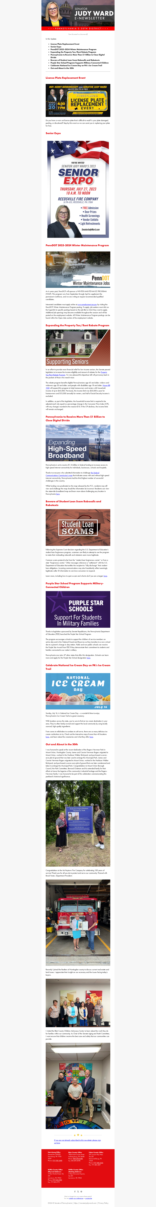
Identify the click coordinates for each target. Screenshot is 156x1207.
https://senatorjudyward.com (85, 1203)
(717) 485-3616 (98, 1163)
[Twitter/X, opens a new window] (78, 1192)
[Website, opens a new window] (81, 1192)
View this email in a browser (77, 34)
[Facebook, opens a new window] (75, 1192)
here (58, 494)
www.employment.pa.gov (87, 304)
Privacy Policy (103, 1203)
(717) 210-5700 (57, 1180)
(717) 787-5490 (57, 1161)
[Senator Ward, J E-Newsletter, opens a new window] (78, 15)
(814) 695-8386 (78, 1159)
